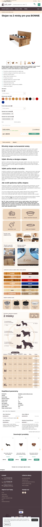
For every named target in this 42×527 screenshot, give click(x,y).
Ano (19, 401)
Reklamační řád (25, 480)
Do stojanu (20, 404)
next (40, 449)
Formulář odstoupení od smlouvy (28, 481)
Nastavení (7, 524)
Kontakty (35, 1)
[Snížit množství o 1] (21, 133)
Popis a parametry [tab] (6, 142)
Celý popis (4, 88)
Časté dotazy (4, 494)
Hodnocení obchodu (6, 501)
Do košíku (34, 133)
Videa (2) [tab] (14, 142)
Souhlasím (34, 519)
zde (9, 521)
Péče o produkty (25, 485)
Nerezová (20, 397)
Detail (10, 459)
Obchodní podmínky (26, 478)
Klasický (20, 403)
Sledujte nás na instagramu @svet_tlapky (21, 466)
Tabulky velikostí (5, 496)
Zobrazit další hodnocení (34, 431)
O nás (3, 492)
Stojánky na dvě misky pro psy (25, 393)
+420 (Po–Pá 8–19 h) (9, 0)
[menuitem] (7, 9)
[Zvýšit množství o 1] (26, 133)
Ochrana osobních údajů (26, 483)
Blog (39, 1)
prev (2, 449)
